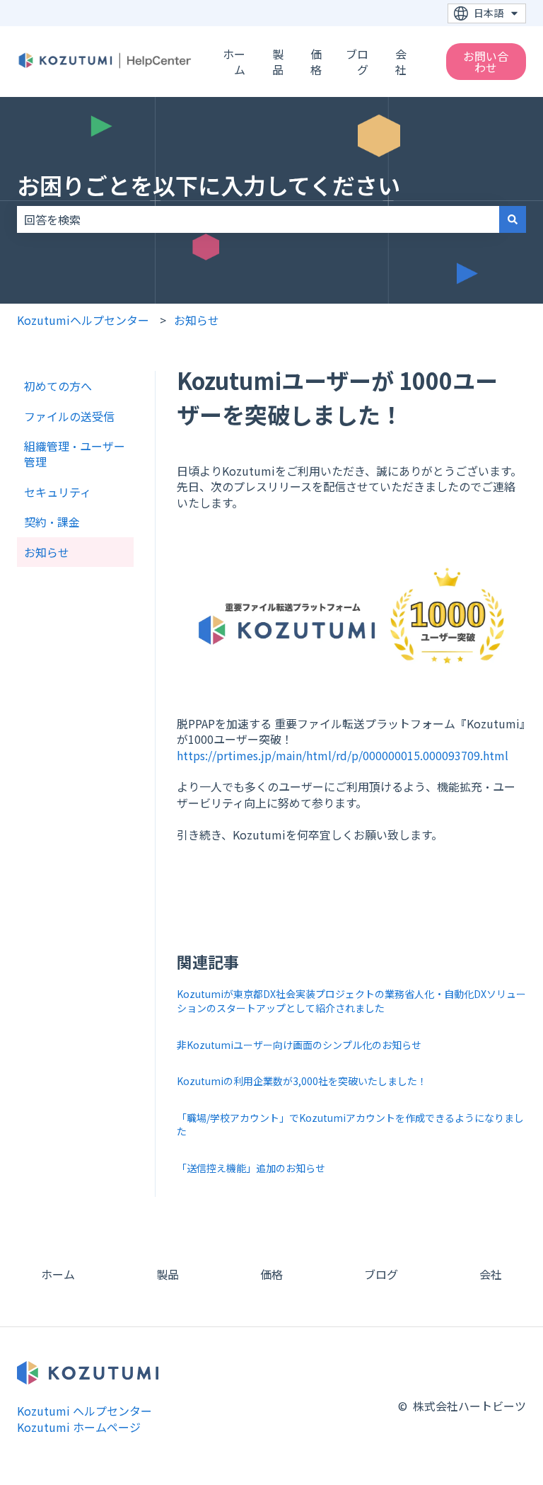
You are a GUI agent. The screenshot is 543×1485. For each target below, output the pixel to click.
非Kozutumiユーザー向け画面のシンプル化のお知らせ (299, 1045)
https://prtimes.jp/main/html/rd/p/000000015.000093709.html (342, 755)
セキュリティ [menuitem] (57, 491)
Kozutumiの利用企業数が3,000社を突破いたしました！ (302, 1081)
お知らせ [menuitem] (46, 552)
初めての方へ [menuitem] (58, 385)
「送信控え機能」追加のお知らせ (251, 1168)
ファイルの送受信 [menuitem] (69, 416)
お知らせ (196, 319)
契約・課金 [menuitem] (52, 521)
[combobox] (258, 219)
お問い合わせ (485, 61)
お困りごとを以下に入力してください (208, 184)
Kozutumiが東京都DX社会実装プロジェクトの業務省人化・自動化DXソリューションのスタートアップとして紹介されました (351, 1001)
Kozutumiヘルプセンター (83, 319)
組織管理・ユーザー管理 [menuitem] (74, 453)
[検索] (512, 219)
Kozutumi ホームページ (79, 1426)
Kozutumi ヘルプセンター (84, 1410)
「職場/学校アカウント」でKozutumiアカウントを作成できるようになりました (350, 1125)
